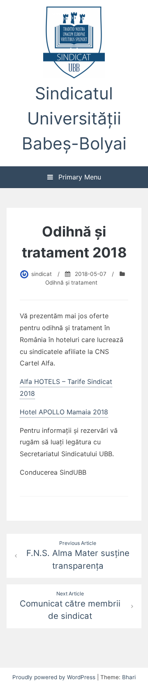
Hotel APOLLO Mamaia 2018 (64, 412)
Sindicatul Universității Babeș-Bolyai (74, 118)
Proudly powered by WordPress (54, 677)
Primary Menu (78, 177)
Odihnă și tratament (71, 282)
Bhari (129, 677)
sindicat (41, 274)
